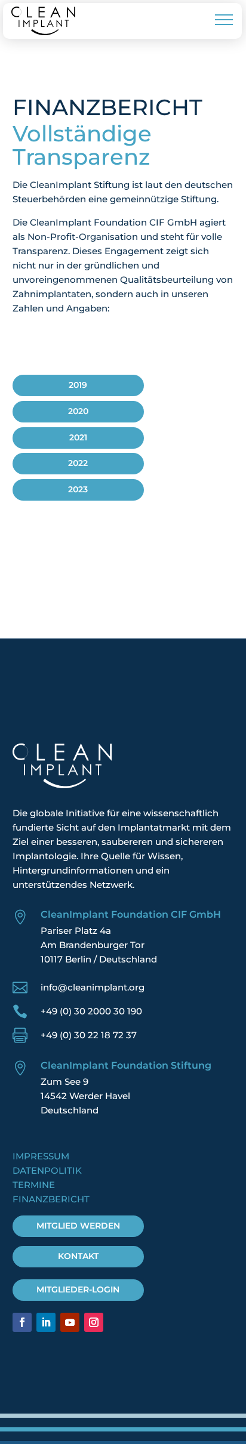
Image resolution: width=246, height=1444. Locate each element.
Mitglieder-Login (77, 1289)
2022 (78, 463)
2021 (78, 437)
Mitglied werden (78, 1225)
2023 (78, 489)
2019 (78, 384)
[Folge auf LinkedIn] (46, 1322)
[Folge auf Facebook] (22, 1322)
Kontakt (78, 1256)
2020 (78, 411)
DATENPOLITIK (47, 1170)
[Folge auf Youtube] (69, 1322)
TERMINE (34, 1184)
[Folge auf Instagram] (93, 1322)
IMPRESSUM (41, 1156)
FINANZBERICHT (51, 1199)
